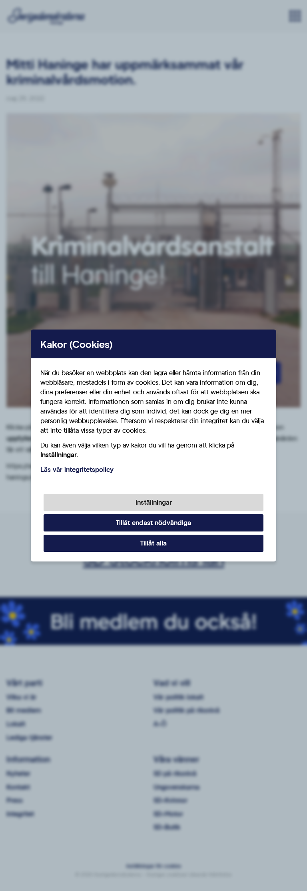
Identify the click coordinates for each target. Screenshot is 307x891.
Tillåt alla (153, 543)
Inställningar (154, 502)
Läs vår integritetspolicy (77, 469)
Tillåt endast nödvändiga (153, 522)
